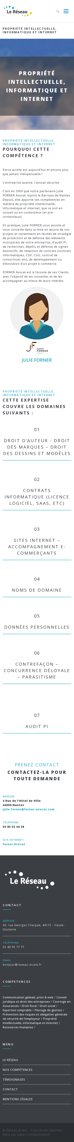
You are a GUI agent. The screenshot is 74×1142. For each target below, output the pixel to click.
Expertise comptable (17, 1010)
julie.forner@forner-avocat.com (29, 809)
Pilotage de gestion (48, 1010)
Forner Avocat (14, 844)
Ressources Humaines (18, 1027)
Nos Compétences (18, 1070)
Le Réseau (10, 1060)
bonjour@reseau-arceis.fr (22, 965)
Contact (10, 1089)
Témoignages (14, 1080)
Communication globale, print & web (28, 997)
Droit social (47, 1006)
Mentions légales (18, 1099)
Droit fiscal (29, 1006)
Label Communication (33, 1134)
